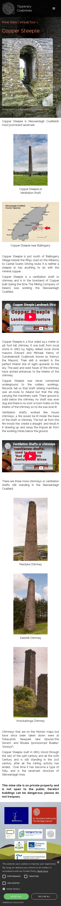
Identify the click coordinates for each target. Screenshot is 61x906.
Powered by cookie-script (13, 902)
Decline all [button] (44, 896)
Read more (42, 871)
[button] (54, 8)
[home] (8, 8)
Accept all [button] (16, 896)
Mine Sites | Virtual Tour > (20, 22)
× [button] (58, 862)
